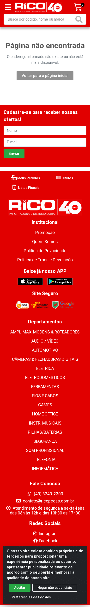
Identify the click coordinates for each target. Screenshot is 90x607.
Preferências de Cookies (31, 597)
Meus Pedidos (28, 178)
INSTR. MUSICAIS (45, 423)
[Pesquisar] (80, 19)
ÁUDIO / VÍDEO (45, 341)
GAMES (45, 405)
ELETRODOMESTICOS (45, 377)
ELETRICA (45, 368)
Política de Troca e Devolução (45, 259)
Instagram (48, 533)
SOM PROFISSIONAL (45, 450)
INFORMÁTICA (45, 468)
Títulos (67, 178)
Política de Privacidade (45, 250)
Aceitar (19, 587)
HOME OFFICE (45, 414)
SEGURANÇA (45, 441)
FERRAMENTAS (45, 386)
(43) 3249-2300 (48, 493)
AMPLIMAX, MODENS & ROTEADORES (45, 332)
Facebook (48, 540)
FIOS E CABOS (45, 395)
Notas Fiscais (28, 188)
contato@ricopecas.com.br (48, 501)
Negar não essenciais (54, 587)
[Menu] (8, 7)
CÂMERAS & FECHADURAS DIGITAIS (45, 359)
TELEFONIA (45, 459)
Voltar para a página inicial (45, 75)
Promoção (45, 232)
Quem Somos (45, 241)
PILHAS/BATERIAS (45, 432)
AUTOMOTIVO (45, 350)
